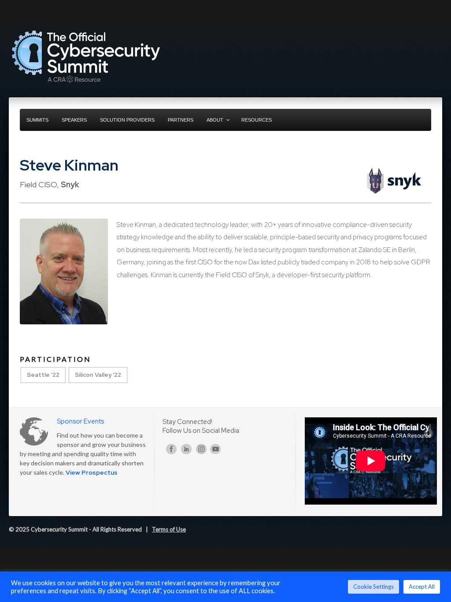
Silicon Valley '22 (98, 375)
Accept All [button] (422, 586)
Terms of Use (169, 529)
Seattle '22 (43, 375)
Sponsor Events (80, 421)
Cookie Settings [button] (373, 586)
